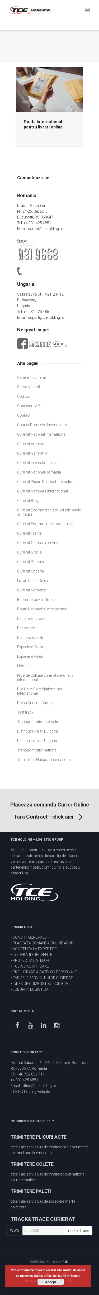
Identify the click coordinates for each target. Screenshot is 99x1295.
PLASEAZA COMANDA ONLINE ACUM (43, 943)
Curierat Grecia (29, 552)
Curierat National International (41, 434)
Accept (50, 1281)
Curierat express (30, 444)
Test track (25, 712)
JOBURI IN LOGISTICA (30, 989)
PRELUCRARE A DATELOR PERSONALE (45, 972)
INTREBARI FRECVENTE (32, 955)
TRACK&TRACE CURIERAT (43, 1219)
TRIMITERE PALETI (31, 1191)
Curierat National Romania (39, 472)
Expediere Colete (30, 647)
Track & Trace (77, 1230)
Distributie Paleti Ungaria (37, 741)
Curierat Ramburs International (42, 491)
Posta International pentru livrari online (43, 124)
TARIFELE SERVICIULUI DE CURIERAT (43, 978)
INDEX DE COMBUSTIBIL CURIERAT (41, 984)
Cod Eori (24, 396)
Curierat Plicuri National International (47, 482)
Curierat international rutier (39, 463)
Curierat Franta (29, 533)
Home (22, 666)
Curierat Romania (31, 590)
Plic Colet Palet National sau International (40, 691)
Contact (23, 415)
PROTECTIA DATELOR (31, 960)
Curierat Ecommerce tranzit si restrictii (48, 524)
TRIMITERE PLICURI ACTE (39, 1137)
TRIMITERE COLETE (32, 1164)
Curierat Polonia (30, 562)
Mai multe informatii (66, 1276)
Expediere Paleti (30, 656)
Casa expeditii (28, 387)
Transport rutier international (40, 722)
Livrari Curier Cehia (32, 581)
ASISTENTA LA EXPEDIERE (35, 949)
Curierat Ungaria (30, 571)
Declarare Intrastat (32, 618)
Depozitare (26, 628)
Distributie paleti (30, 637)
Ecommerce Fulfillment (36, 599)
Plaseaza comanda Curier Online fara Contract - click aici (49, 810)
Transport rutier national (37, 750)
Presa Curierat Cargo (34, 703)
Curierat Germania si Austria (40, 543)
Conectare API (29, 406)
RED (65, 1261)
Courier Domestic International (42, 425)
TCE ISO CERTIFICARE (31, 966)
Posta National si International (42, 609)
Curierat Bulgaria (31, 501)
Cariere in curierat (31, 377)
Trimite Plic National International (44, 760)
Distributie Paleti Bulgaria (37, 731)
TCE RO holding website (30, 1091)
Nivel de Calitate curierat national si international (45, 677)
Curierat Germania (32, 453)
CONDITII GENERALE (29, 937)
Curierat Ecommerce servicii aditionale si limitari (49, 512)
